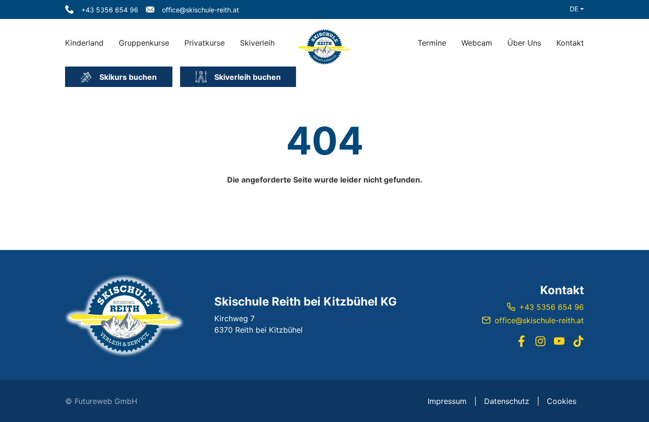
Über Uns (524, 43)
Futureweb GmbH (106, 401)
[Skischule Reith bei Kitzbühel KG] (124, 315)
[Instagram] (540, 341)
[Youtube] (559, 341)
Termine (432, 43)
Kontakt (570, 43)
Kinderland (84, 43)
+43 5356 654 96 (551, 307)
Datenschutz (506, 401)
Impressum (447, 401)
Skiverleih (257, 43)
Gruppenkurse (144, 43)
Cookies (561, 401)
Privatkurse (204, 43)
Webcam (476, 43)
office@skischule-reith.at (539, 320)
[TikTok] (578, 341)
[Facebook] (521, 341)
